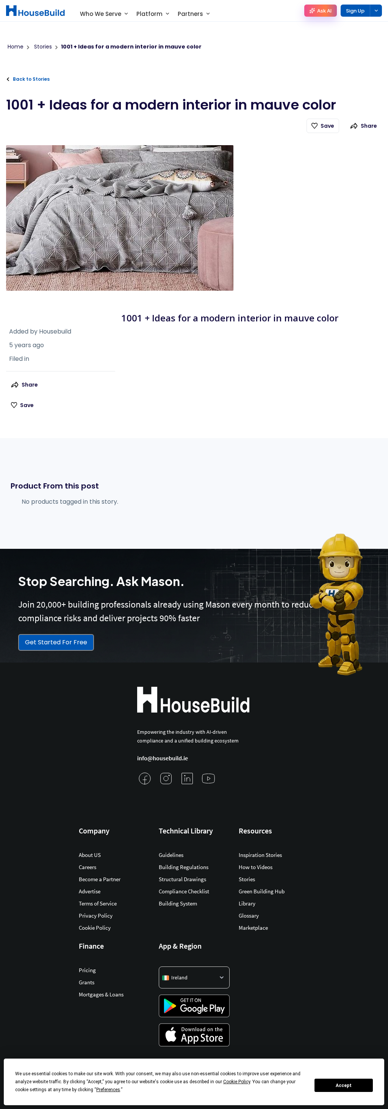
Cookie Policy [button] (236, 1081)
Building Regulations (183, 867)
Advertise (89, 891)
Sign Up (355, 10)
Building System (178, 903)
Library (247, 903)
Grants (86, 982)
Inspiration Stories (260, 854)
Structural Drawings (182, 879)
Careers (87, 867)
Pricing (87, 970)
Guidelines (171, 854)
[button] (194, 977)
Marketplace (253, 927)
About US (90, 854)
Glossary (249, 915)
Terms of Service (98, 903)
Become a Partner (99, 879)
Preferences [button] (108, 1089)
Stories (247, 879)
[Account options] (376, 11)
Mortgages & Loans (101, 994)
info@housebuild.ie (162, 758)
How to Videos (255, 867)
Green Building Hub (262, 891)
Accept (344, 1085)
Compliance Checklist (184, 891)
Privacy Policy (96, 915)
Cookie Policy (95, 927)
